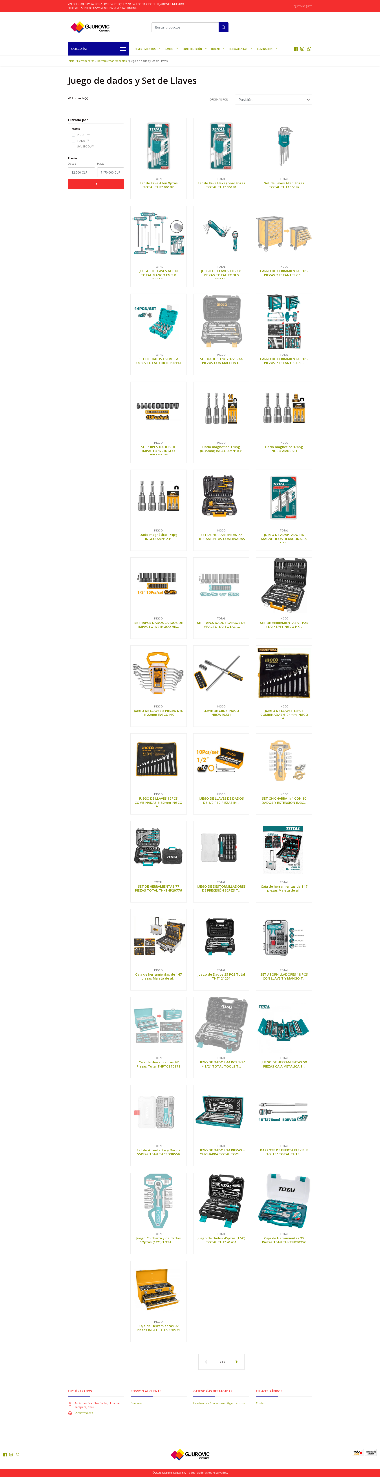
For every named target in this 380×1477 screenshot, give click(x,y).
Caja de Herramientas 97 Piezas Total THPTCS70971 (158, 1064)
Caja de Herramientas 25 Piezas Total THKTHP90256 (284, 1240)
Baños (169, 48)
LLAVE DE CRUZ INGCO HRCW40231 (221, 712)
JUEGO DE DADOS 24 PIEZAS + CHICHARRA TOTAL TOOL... (221, 1152)
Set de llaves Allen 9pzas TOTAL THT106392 (284, 185)
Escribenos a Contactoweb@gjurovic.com (219, 1403)
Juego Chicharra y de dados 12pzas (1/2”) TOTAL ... (158, 1240)
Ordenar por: (219, 99)
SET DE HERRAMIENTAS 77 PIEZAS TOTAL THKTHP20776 (158, 888)
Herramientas (238, 48)
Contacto (136, 1403)
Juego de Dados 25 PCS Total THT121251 (221, 976)
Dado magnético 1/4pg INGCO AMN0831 (284, 449)
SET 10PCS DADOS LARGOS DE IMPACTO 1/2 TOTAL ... (221, 624)
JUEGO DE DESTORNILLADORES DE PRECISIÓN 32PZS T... (221, 888)
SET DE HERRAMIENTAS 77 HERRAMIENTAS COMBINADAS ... (221, 538)
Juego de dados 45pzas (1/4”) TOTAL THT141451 (221, 1240)
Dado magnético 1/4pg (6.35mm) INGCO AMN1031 (221, 449)
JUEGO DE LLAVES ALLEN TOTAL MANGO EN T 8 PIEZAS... (158, 275)
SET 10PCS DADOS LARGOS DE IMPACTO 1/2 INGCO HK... (158, 624)
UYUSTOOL (84, 146)
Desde (72, 163)
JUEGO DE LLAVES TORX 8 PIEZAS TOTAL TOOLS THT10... (221, 275)
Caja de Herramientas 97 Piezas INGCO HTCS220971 (158, 1328)
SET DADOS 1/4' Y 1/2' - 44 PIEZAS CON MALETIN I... (221, 361)
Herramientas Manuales (112, 61)
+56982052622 (84, 1413)
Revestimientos (145, 48)
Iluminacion (264, 48)
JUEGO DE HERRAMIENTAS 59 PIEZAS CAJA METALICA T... (284, 1064)
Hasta (100, 163)
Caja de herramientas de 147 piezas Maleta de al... (284, 888)
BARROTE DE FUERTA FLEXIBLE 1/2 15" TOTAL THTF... (284, 1152)
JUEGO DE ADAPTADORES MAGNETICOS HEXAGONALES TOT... (284, 538)
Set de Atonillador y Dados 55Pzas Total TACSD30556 (158, 1152)
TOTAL (81, 141)
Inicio (71, 61)
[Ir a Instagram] (302, 49)
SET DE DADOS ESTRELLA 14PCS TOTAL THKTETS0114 (158, 361)
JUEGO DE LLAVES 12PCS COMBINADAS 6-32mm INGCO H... (158, 802)
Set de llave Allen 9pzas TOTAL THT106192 (158, 185)
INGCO (81, 135)
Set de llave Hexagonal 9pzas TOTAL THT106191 (221, 185)
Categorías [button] (79, 49)
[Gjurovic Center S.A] (90, 27)
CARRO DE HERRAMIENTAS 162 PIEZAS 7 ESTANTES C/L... (284, 273)
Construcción (192, 48)
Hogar (215, 48)
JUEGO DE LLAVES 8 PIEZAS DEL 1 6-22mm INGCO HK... (158, 712)
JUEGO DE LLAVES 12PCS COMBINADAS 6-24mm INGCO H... (284, 714)
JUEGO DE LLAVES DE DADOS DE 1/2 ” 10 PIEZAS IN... (221, 800)
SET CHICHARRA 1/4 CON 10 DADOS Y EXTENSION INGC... (284, 800)
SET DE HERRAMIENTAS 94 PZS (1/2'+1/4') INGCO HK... (284, 624)
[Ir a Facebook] (296, 49)
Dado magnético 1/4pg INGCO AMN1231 (158, 536)
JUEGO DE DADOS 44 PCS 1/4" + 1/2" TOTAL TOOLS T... (221, 1064)
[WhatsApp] (309, 49)
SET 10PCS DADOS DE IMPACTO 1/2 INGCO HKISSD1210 (158, 451)
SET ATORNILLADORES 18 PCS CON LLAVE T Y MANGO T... (284, 976)
